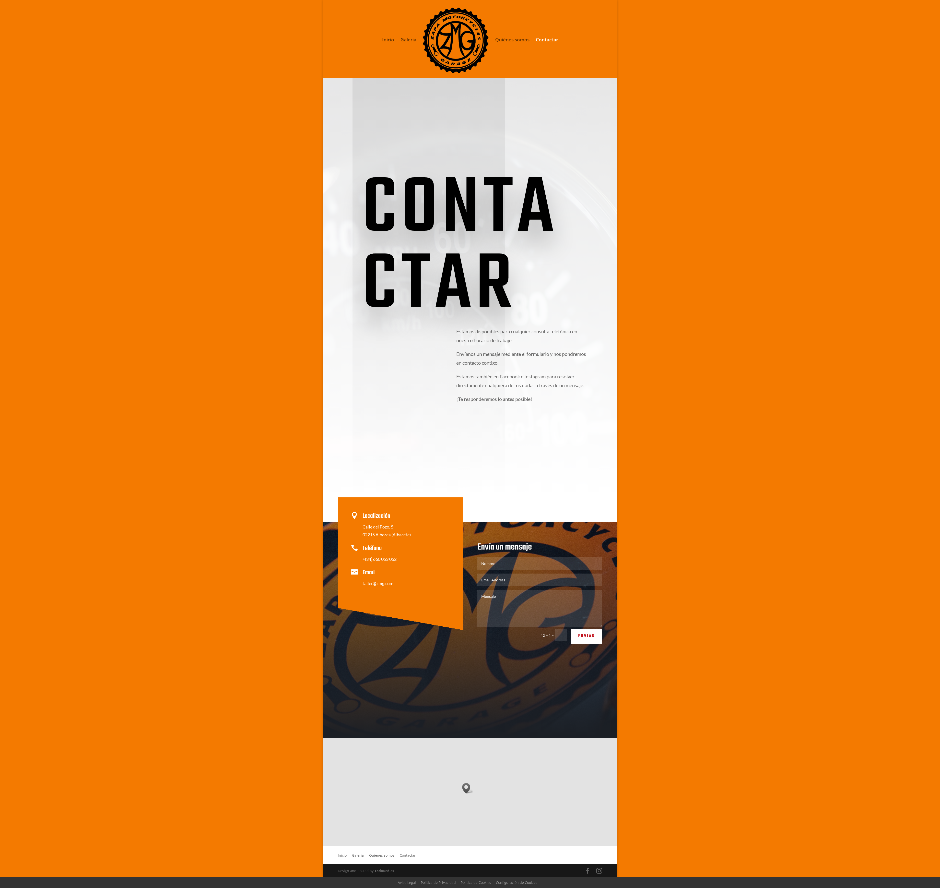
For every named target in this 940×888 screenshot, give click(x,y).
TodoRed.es (384, 870)
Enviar (586, 636)
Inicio (388, 40)
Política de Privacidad (438, 882)
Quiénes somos (512, 40)
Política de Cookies (476, 882)
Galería (408, 40)
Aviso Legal (407, 882)
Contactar (547, 40)
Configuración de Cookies (516, 882)
